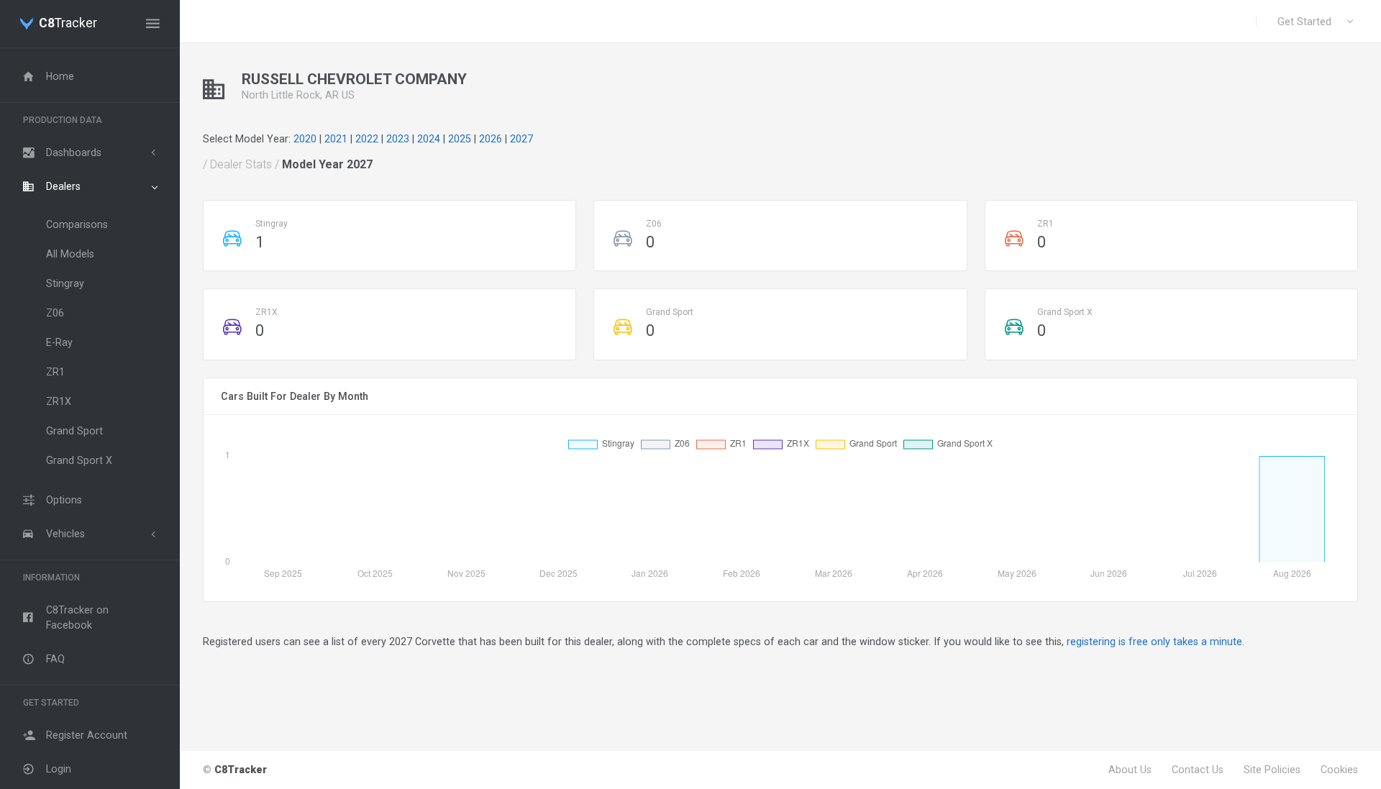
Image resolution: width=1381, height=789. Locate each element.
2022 (366, 139)
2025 (459, 139)
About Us (1130, 769)
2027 (521, 139)
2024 (428, 139)
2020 (304, 139)
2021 (335, 139)
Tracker (68, 23)
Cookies (1339, 769)
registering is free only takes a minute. (1155, 641)
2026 (490, 139)
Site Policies (1272, 769)
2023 (397, 139)
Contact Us (1197, 769)
